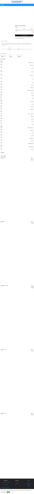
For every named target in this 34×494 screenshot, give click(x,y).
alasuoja (23, 38)
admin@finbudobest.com (6, 487)
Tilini (28, 486)
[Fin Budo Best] (17, 2)
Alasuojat (30, 37)
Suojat (16, 38)
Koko (24, 28)
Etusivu (29, 482)
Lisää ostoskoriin (24, 35)
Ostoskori (28, 485)
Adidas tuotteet (27, 37)
